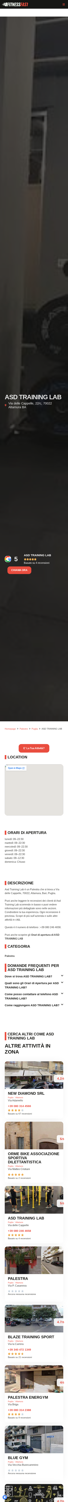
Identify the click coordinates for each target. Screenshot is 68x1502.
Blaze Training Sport (31, 1337)
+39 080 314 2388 (19, 1410)
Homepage (10, 728)
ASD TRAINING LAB (37, 555)
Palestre (24, 728)
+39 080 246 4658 (19, 1230)
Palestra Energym (28, 1397)
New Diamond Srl (26, 1093)
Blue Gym (18, 1458)
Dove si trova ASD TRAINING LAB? (28, 976)
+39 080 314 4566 (19, 1106)
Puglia (35, 728)
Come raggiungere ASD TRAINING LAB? (32, 1005)
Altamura (19, 1097)
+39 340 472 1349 (19, 1349)
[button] (63, 4)
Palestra (18, 1278)
